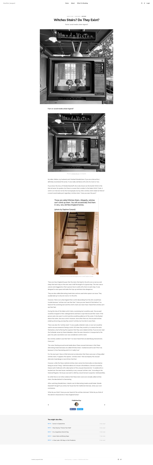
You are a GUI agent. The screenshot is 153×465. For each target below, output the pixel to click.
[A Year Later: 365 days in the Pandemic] (76, 440)
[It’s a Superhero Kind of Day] (76, 432)
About (73, 3)
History (84, 16)
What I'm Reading (82, 3)
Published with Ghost (83, 459)
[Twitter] (144, 3)
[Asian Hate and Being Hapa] (76, 436)
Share (73, 409)
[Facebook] (141, 3)
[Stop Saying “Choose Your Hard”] (76, 428)
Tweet (81, 409)
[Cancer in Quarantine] (76, 424)
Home (67, 3)
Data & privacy (68, 459)
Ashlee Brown (75, 173)
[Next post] (104, 405)
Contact (75, 459)
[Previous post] (49, 405)
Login (148, 3)
